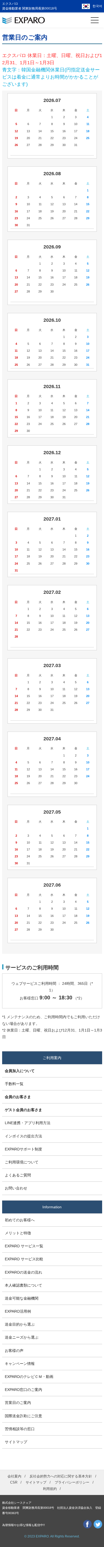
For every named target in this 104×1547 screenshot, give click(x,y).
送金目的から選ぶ (20, 1324)
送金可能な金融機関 (21, 1298)
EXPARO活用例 (18, 1311)
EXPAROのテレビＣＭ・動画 (29, 1376)
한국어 (97, 6)
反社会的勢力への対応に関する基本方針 (61, 1476)
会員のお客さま (18, 1097)
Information (52, 1207)
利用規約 (50, 1489)
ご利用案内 (52, 1058)
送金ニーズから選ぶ (21, 1337)
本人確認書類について (23, 1285)
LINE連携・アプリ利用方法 (27, 1123)
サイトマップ (16, 1442)
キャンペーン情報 (20, 1363)
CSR (13, 1482)
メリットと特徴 (18, 1233)
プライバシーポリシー (72, 1482)
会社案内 (14, 1476)
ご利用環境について (21, 1162)
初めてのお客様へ (20, 1220)
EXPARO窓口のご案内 (23, 1389)
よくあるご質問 (18, 1175)
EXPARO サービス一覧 (24, 1246)
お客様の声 (14, 1350)
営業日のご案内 (18, 1402)
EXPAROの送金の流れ (23, 1272)
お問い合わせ (16, 1188)
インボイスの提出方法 (23, 1136)
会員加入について (20, 1071)
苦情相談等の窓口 (20, 1429)
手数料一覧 (14, 1084)
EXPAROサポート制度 (23, 1149)
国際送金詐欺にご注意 (23, 1416)
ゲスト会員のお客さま (23, 1110)
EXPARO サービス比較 (24, 1259)
